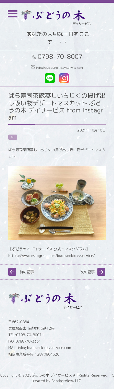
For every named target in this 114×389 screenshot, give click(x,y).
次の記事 (87, 271)
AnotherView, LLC (65, 380)
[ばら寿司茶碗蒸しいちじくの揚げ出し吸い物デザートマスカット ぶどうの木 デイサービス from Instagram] (57, 238)
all (12, 137)
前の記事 (26, 271)
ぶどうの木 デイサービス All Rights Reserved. (69, 375)
